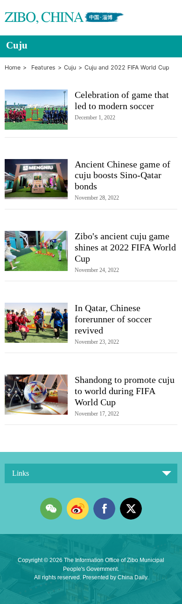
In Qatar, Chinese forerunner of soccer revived (113, 319)
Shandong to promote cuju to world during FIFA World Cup (125, 391)
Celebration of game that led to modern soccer (122, 100)
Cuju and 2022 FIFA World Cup (126, 67)
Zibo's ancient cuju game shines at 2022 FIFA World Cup (125, 247)
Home (13, 67)
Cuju (70, 67)
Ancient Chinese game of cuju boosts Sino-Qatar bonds (122, 175)
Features (43, 67)
